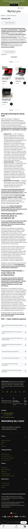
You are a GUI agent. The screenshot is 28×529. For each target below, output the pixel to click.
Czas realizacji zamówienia (7, 458)
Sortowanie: (14, 57)
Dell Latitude (17, 28)
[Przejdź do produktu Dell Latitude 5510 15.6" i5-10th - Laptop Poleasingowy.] (7, 71)
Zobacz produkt (11, 83)
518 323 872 (21, 8)
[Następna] (26, 3)
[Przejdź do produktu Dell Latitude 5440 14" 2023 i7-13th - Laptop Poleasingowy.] (7, 92)
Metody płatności (5, 454)
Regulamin (3, 471)
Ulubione (3, 487)
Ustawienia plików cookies (7, 475)
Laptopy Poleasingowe (11, 15)
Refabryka (3, 15)
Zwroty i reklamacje (5, 460)
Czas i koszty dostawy (6, 456)
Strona (11, 62)
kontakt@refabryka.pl (8, 417)
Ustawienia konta (5, 485)
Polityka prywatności (6, 473)
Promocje (14, 5)
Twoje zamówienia (5, 483)
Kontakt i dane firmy (5, 440)
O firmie (3, 442)
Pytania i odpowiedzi (6, 469)
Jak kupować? (4, 467)
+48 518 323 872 (8, 413)
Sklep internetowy (13, 521)
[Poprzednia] (1, 3)
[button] (13, 436)
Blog (2, 444)
